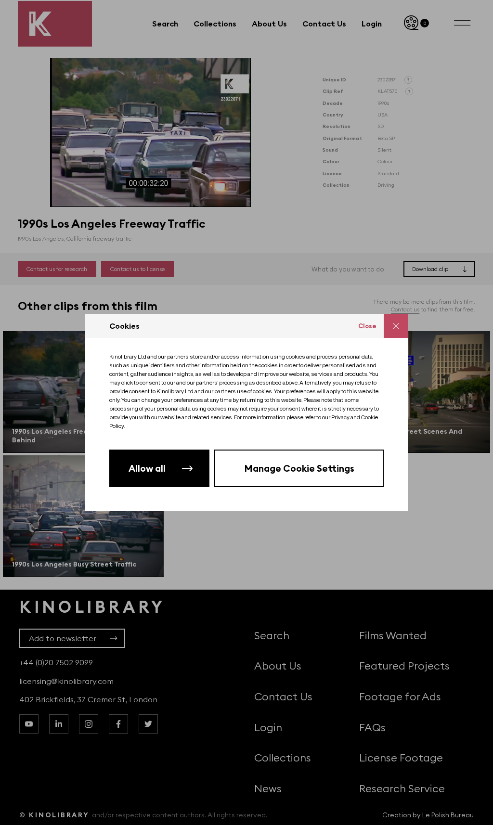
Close (367, 326)
